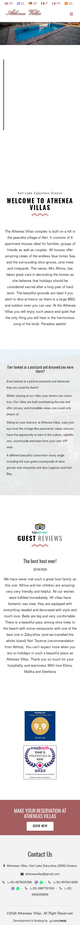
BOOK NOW (40, 826)
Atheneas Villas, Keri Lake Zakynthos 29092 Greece (41, 865)
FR (58, 3)
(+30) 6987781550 (40, 888)
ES (70, 3)
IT (46, 3)
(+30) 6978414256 (64, 882)
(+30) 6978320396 (18, 882)
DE (35, 3)
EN (11, 3)
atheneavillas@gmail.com (42, 874)
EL (23, 3)
